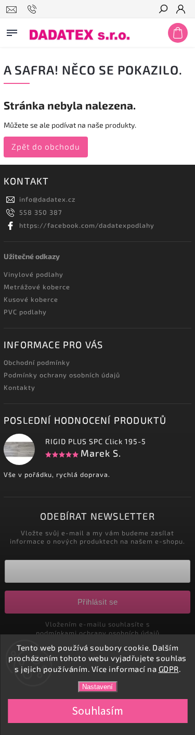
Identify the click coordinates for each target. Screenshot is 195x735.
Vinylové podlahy (33, 274)
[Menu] (12, 31)
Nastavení (97, 687)
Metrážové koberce (37, 287)
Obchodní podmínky (37, 362)
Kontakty (19, 387)
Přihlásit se (97, 601)
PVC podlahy (25, 312)
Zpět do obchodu (45, 146)
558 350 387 (40, 212)
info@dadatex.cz (47, 199)
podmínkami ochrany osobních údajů (98, 633)
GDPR (169, 668)
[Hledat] (163, 10)
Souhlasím (97, 711)
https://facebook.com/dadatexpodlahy (86, 225)
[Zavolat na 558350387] (33, 9)
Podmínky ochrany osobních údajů (62, 375)
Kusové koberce (31, 299)
